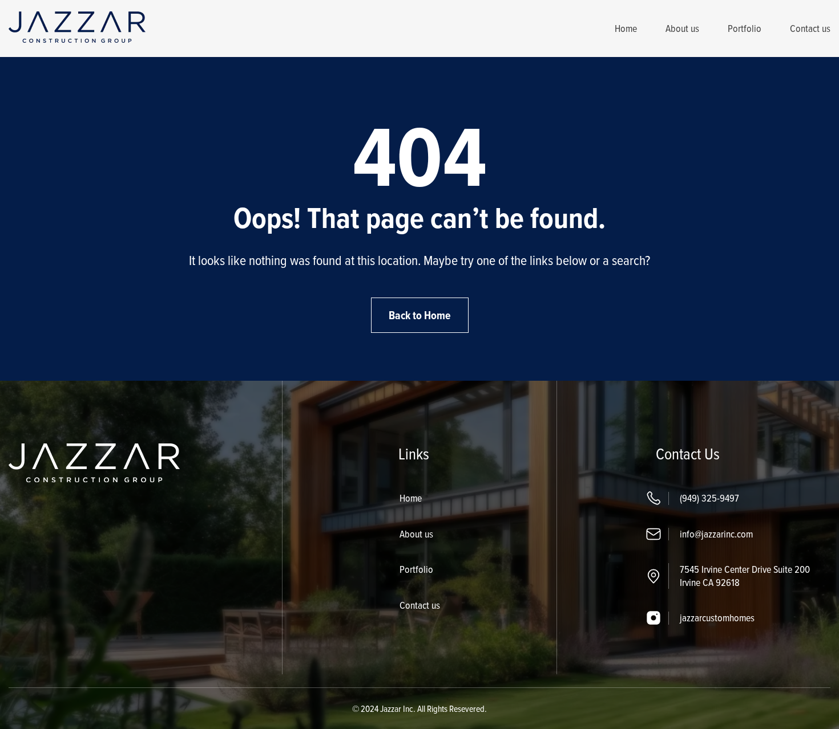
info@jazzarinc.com (716, 534)
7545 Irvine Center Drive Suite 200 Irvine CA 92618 (745, 575)
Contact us (810, 28)
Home (626, 28)
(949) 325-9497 (709, 498)
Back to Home (420, 315)
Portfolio (744, 28)
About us (682, 28)
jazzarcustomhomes (717, 617)
